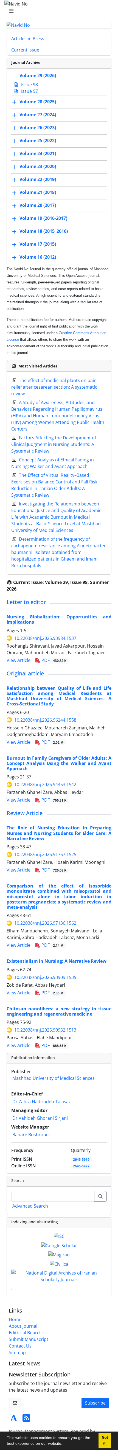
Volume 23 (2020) (37, 167)
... (13, 1288)
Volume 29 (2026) (37, 76)
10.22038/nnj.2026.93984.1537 (45, 638)
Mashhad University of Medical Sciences (53, 1078)
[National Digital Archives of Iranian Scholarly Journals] (59, 1276)
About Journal (23, 1326)
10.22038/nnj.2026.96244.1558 (45, 720)
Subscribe (95, 1403)
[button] (64, 1444)
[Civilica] (59, 1263)
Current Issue (25, 50)
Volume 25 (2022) (37, 141)
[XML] (21, 589)
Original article (25, 673)
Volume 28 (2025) (37, 102)
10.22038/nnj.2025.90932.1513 (45, 1030)
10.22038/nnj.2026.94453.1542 (45, 784)
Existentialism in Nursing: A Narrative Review (56, 961)
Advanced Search (30, 1206)
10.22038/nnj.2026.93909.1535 (45, 977)
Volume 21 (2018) (37, 193)
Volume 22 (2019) (37, 180)
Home (15, 1319)
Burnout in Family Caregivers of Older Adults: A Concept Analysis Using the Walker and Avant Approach (59, 763)
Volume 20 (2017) (37, 205)
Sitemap (17, 1352)
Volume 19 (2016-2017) (43, 218)
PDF (53, 660)
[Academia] (14, 1420)
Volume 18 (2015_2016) (43, 231)
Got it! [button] (105, 1440)
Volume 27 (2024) (37, 115)
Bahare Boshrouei (31, 1135)
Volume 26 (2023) (37, 128)
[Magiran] (59, 1254)
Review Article (25, 813)
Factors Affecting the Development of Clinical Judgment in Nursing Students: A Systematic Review (53, 444)
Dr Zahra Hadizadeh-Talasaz (41, 1102)
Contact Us (20, 1346)
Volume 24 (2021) (37, 154)
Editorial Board (24, 1333)
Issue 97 (29, 91)
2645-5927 (81, 1166)
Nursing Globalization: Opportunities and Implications (59, 619)
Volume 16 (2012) (37, 257)
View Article (18, 660)
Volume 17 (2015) (37, 244)
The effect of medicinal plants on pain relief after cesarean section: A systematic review (54, 387)
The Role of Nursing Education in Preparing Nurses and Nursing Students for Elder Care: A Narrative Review (59, 833)
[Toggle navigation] (57, 11)
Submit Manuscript (28, 1339)
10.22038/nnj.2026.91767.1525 (45, 854)
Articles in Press (27, 39)
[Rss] (26, 1420)
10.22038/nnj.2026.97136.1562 (45, 923)
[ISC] (59, 1236)
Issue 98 (29, 85)
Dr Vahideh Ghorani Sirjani (40, 1118)
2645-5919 (81, 1159)
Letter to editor (26, 602)
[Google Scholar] (59, 1245)
